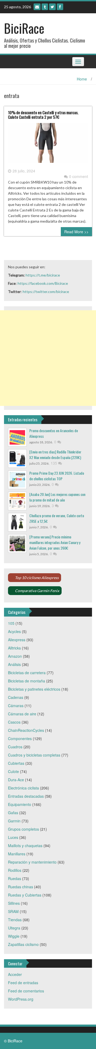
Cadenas (15, 697)
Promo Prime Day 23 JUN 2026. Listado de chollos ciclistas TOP (56, 475)
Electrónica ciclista (23, 788)
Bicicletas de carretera (27, 672)
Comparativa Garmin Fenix (37, 590)
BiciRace (24, 28)
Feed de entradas (23, 982)
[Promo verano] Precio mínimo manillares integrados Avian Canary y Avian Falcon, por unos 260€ (54, 542)
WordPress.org (20, 999)
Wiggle (13, 936)
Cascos (14, 722)
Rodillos (14, 870)
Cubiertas (16, 763)
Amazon (15, 656)
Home (82, 79)
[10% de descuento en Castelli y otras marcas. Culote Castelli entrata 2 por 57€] (48, 145)
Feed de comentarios (26, 990)
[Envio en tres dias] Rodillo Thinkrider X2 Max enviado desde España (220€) (55, 454)
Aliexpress (16, 639)
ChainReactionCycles (26, 730)
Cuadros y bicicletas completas (34, 755)
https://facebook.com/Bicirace (43, 283)
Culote (13, 771)
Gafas (13, 812)
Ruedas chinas (20, 886)
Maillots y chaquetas (25, 845)
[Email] (37, 6)
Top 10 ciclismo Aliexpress (37, 577)
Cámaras (15, 705)
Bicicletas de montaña (26, 680)
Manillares (16, 853)
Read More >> (76, 231)
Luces (13, 837)
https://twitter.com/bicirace (46, 291)
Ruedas (14, 878)
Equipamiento (19, 804)
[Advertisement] (48, 358)
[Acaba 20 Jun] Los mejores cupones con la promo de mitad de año (57, 497)
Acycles (14, 631)
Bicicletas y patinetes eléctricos (34, 689)
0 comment (78, 176)
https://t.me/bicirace (43, 275)
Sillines (14, 903)
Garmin (14, 820)
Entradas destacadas (26, 796)
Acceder (15, 974)
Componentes (20, 738)
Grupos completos (23, 829)
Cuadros (15, 746)
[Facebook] (60, 6)
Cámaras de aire (22, 713)
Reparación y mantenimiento (32, 862)
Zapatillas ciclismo (23, 944)
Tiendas (15, 919)
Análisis (14, 664)
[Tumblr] (45, 6)
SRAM (13, 911)
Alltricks (14, 648)
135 (54, 463)
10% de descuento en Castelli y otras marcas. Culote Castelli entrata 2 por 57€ (43, 114)
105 (11, 623)
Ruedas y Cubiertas (24, 895)
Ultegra (14, 928)
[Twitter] (52, 6)
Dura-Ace (16, 779)
